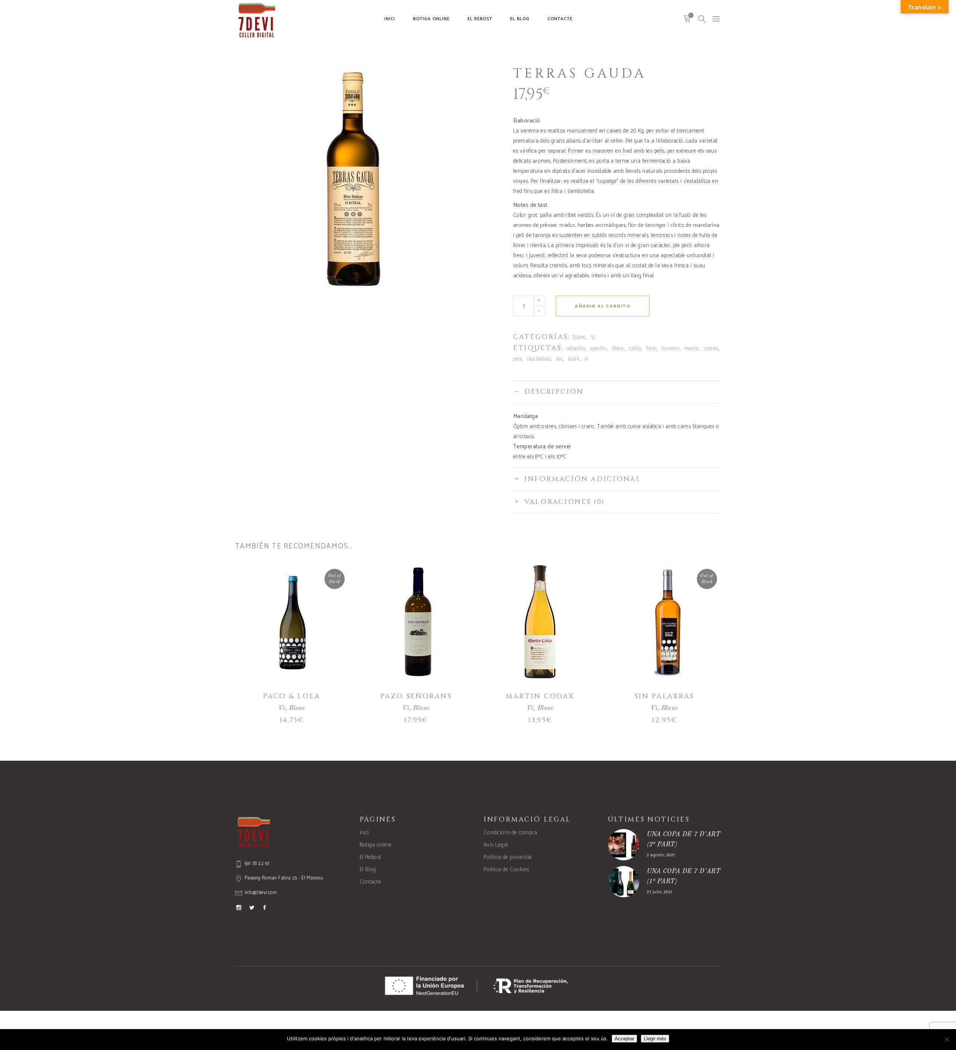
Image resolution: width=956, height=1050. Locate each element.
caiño (635, 348)
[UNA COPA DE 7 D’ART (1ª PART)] (623, 881)
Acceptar (624, 1038)
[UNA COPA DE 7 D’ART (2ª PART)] (623, 844)
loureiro (670, 348)
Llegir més (655, 1038)
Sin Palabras (664, 696)
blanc (618, 348)
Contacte (370, 882)
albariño (576, 348)
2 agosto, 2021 (661, 855)
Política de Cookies (506, 869)
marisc (691, 348)
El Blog (368, 869)
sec (559, 359)
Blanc (579, 337)
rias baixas (538, 359)
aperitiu (598, 348)
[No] (946, 1039)
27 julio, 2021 (660, 891)
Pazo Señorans (415, 696)
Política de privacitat (508, 857)
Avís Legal (496, 845)
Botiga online (376, 845)
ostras (711, 348)
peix (517, 359)
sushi (573, 359)
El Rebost (370, 857)
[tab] (617, 391)
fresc (651, 348)
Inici (364, 832)
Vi (593, 337)
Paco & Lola (291, 696)
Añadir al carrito (602, 306)
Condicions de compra (510, 832)
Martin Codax (540, 696)
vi (586, 359)
